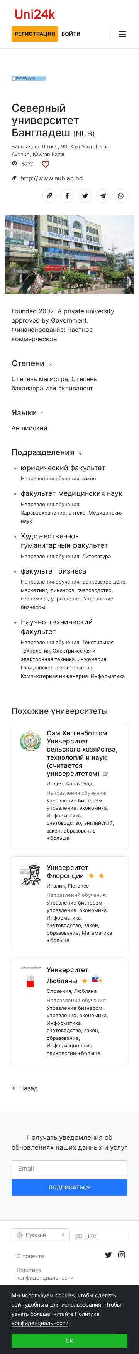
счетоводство (94, 590)
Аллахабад (79, 783)
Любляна (85, 991)
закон (89, 478)
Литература (96, 556)
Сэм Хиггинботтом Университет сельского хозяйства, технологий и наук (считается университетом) (82, 753)
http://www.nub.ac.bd (51, 178)
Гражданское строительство (56, 667)
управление (66, 598)
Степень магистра (40, 379)
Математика (97, 933)
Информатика (108, 676)
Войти (70, 33)
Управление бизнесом (74, 800)
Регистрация (35, 33)
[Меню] (119, 33)
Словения (59, 991)
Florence (78, 886)
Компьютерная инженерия (54, 676)
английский (98, 823)
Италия (56, 886)
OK (69, 1340)
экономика (34, 598)
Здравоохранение (43, 513)
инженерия (92, 659)
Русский (36, 1235)
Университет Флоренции (67, 872)
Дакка (49, 146)
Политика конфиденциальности (45, 1274)
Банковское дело (103, 582)
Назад (28, 1088)
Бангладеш (25, 146)
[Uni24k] (35, 15)
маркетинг (34, 590)
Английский (29, 428)
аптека (77, 513)
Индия (55, 783)
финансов (62, 590)
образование (80, 831)
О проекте (30, 1256)
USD (91, 1236)
